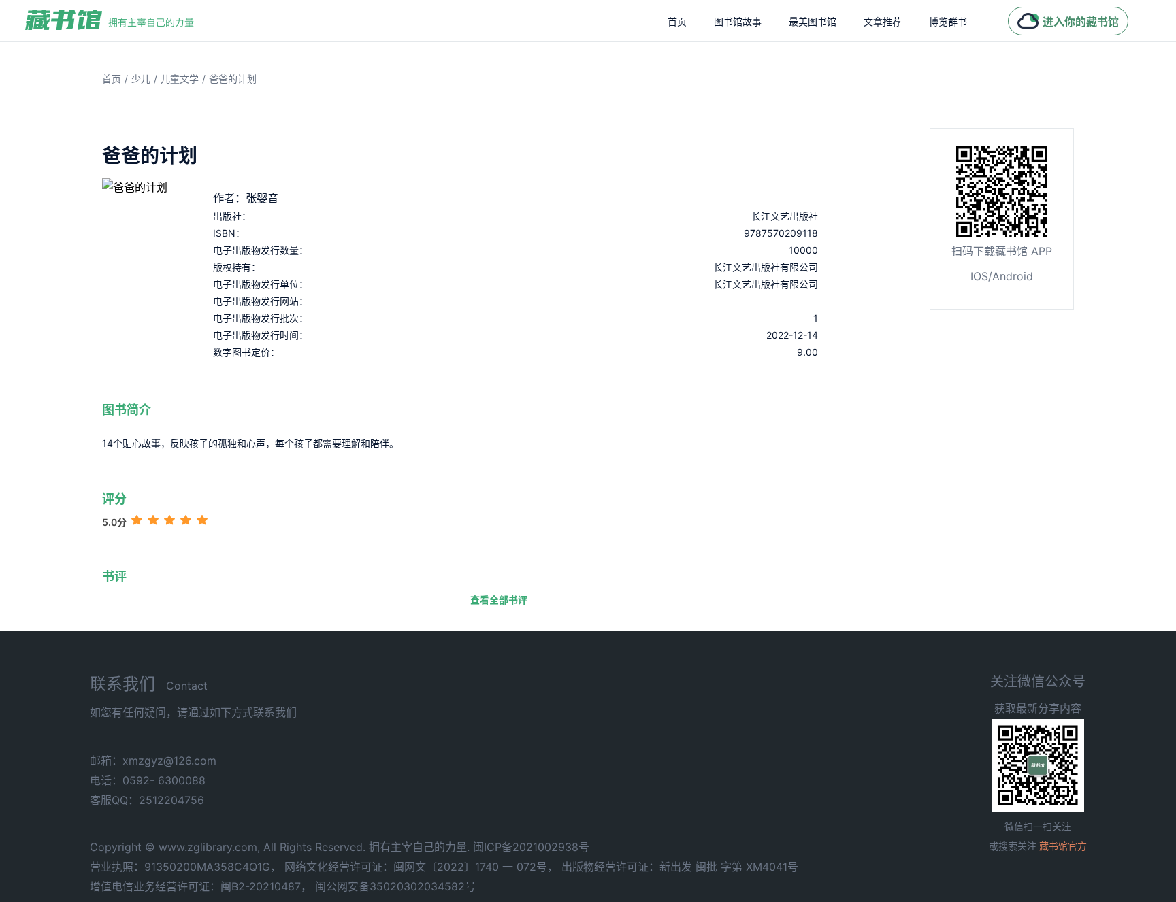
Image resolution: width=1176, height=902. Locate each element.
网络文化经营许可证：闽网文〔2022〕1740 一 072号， (421, 866)
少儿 (140, 78)
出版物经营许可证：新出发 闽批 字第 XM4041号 (679, 866)
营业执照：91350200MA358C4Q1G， (185, 866)
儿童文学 (180, 78)
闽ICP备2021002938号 (531, 847)
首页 (677, 21)
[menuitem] (677, 21)
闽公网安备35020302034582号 (395, 886)
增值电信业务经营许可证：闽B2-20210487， (201, 886)
